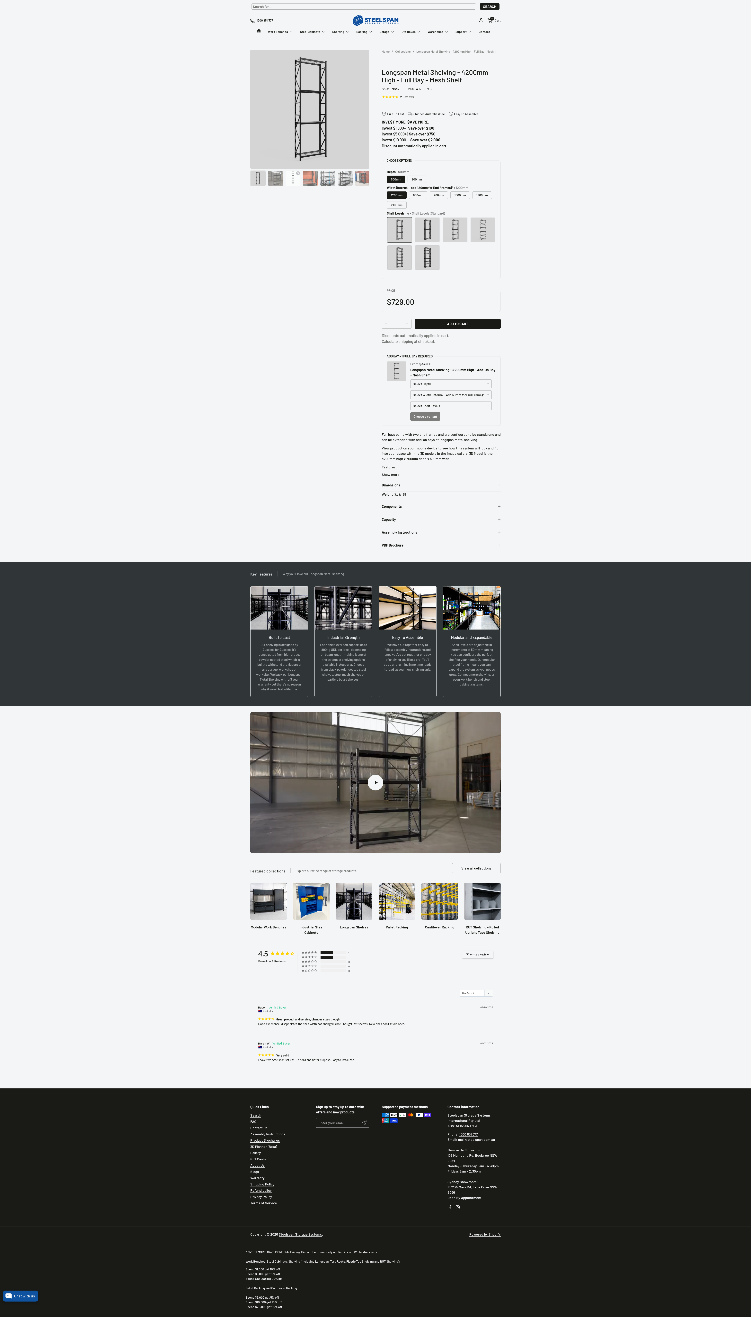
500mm (396, 179)
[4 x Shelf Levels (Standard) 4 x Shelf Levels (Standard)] (399, 230)
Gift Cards (258, 1159)
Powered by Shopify (485, 1234)
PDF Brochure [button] (392, 545)
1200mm (396, 195)
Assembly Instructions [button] (399, 532)
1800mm (482, 195)
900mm (439, 195)
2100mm (396, 205)
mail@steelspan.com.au (476, 1139)
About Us (257, 1165)
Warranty (257, 1178)
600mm (418, 195)
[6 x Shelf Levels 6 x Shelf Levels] (483, 230)
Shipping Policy (262, 1184)
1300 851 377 (468, 1134)
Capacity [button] (389, 519)
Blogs (254, 1171)
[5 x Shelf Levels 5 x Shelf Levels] (455, 230)
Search (489, 6)
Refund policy (261, 1190)
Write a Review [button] (479, 954)
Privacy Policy (261, 1196)
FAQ (253, 1121)
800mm (417, 179)
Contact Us (259, 1128)
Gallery (255, 1153)
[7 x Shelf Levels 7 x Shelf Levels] (399, 257)
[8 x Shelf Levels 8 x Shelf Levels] (427, 257)
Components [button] (392, 506)
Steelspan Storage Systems (300, 1234)
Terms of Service (263, 1203)
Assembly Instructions (267, 1134)
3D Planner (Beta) (263, 1146)
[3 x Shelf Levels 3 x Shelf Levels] (427, 230)
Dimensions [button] (391, 485)
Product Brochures (265, 1140)
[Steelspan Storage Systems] (375, 20)
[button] (494, 20)
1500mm (460, 195)
